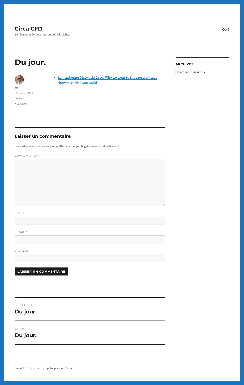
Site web (21, 250)
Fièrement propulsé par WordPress (51, 368)
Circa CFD (28, 28)
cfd (16, 87)
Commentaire (27, 155)
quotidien (21, 103)
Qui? (225, 29)
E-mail (21, 232)
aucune (19, 98)
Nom (19, 213)
